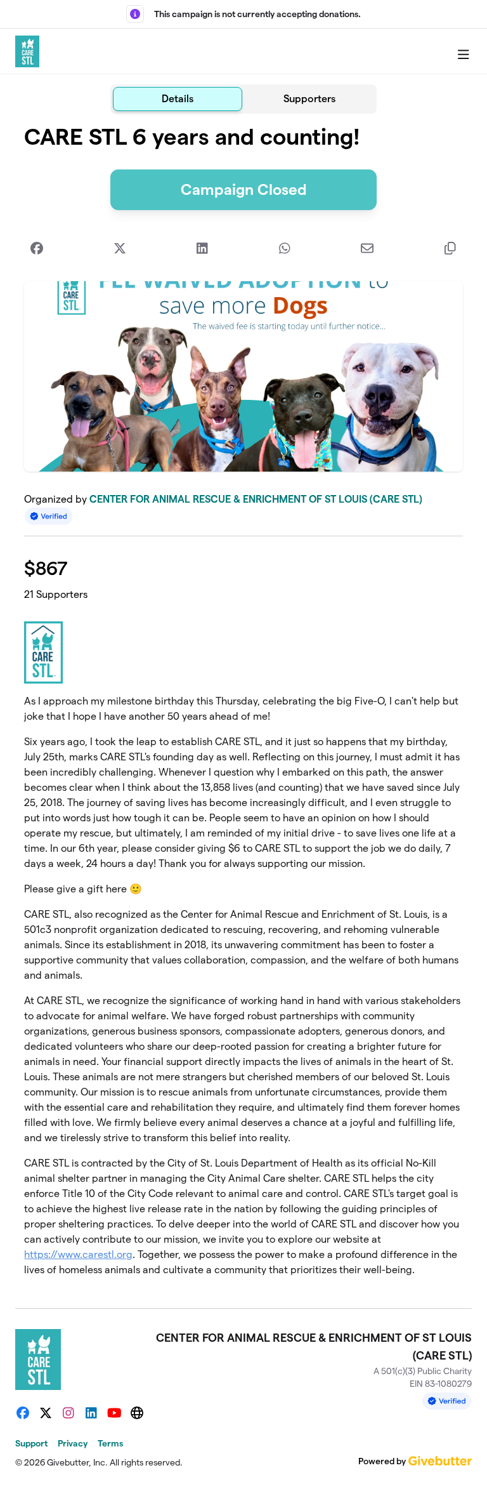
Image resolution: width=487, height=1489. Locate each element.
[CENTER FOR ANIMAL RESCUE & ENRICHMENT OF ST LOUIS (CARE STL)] (27, 51)
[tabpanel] (243, 706)
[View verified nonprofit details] (49, 516)
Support (31, 1443)
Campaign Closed (244, 189)
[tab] (178, 99)
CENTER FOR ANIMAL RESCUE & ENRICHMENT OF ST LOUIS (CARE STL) (255, 499)
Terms (110, 1443)
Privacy (73, 1443)
